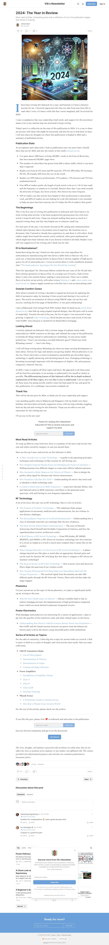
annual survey (73, 150)
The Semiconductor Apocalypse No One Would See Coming (48, 265)
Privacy (53, 935)
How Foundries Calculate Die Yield (35, 479)
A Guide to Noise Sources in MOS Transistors (40, 486)
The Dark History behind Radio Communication (41, 525)
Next (87, 779)
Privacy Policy (70, 889)
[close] (75, 850)
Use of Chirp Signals (32, 655)
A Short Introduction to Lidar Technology (38, 457)
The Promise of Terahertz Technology (36, 508)
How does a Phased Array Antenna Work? (42, 703)
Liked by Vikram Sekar (29, 816)
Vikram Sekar (25, 24)
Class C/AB (28, 687)
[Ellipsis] (92, 814)
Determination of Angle (33, 663)
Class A (26, 679)
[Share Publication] (83, 4)
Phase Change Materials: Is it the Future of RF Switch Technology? (50, 550)
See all (20, 906)
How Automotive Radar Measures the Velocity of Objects (45, 472)
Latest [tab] (24, 848)
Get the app (63, 939)
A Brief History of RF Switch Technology (38, 536)
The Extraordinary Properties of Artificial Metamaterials (45, 518)
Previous (23, 779)
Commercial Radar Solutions (36, 667)
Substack (46, 943)
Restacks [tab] (30, 794)
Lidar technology (41, 317)
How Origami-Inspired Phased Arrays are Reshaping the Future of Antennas (54, 464)
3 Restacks (40, 764)
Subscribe (91, 4)
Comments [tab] (21, 794)
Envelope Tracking (31, 691)
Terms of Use (65, 887)
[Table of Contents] (2, 472)
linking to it (65, 280)
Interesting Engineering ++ (30, 814)
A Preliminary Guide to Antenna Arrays (41, 699)
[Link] (12, 143)
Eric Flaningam (25, 827)
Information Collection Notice (53, 889)
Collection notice (66, 935)
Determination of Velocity (34, 659)
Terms (58, 935)
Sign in (102, 4)
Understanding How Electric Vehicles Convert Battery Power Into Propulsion (54, 623)
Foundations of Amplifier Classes (38, 675)
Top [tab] (18, 848)
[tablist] (25, 794)
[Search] (78, 4)
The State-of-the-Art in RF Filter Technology (40, 563)
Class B (26, 683)
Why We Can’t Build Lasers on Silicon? (37, 598)
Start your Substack (50, 939)
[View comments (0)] (36, 900)
